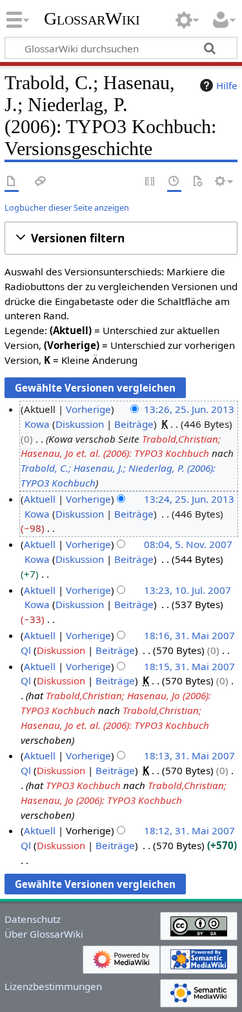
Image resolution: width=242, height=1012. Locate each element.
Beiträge (134, 423)
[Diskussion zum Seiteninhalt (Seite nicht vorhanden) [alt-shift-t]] (41, 181)
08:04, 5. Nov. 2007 (188, 544)
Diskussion (79, 423)
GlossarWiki (92, 19)
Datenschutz (33, 918)
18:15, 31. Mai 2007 (189, 666)
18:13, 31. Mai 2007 (189, 755)
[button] (121, 238)
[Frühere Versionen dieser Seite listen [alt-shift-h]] (174, 181)
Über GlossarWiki (44, 933)
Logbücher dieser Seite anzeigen (67, 207)
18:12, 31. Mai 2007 (189, 830)
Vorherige (88, 409)
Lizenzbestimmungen (53, 986)
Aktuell (39, 498)
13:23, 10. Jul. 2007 (187, 590)
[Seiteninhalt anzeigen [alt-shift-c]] (12, 181)
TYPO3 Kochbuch (83, 785)
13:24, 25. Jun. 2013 (189, 498)
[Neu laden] (197, 181)
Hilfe (226, 85)
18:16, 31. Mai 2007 (189, 635)
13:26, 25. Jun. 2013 (189, 409)
